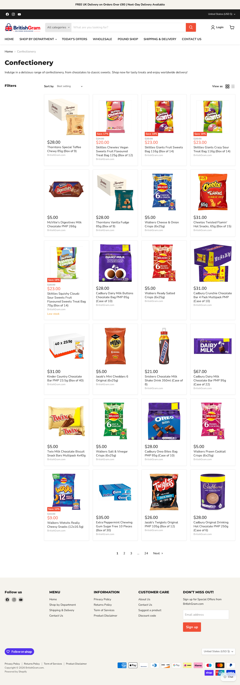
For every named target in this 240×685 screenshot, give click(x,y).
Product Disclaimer (105, 615)
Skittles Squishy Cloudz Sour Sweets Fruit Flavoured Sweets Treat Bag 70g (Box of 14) (66, 300)
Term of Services (104, 610)
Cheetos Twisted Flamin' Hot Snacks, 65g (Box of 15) (212, 224)
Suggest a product (149, 610)
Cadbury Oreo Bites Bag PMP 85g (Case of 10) (161, 453)
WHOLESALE (102, 39)
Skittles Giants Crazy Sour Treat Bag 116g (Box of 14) (212, 149)
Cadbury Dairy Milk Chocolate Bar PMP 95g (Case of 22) (210, 380)
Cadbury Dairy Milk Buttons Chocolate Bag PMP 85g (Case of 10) (114, 297)
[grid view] (227, 86)
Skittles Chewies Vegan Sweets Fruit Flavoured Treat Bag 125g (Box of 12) (114, 151)
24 (146, 553)
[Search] (191, 27)
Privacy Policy (102, 599)
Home (9, 51)
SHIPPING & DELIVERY (160, 39)
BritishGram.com (56, 155)
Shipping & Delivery (61, 610)
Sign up (192, 627)
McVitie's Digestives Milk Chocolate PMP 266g (64, 224)
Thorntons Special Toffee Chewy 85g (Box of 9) (64, 149)
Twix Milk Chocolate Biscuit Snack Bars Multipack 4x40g (66, 453)
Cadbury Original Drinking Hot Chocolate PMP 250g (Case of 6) (211, 526)
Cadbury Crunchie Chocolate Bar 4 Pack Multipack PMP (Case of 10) (213, 297)
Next (156, 553)
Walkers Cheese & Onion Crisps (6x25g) (162, 224)
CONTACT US (191, 39)
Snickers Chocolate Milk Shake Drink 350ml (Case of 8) (164, 380)
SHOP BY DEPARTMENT (37, 39)
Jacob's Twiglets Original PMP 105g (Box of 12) (161, 524)
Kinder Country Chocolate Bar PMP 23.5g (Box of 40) (65, 378)
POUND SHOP (128, 39)
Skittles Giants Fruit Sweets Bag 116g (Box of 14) (164, 149)
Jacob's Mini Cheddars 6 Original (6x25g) (112, 378)
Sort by (49, 86)
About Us (144, 599)
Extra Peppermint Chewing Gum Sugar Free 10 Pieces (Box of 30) (114, 526)
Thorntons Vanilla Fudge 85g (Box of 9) (112, 224)
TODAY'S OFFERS (74, 39)
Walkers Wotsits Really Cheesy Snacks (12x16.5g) (65, 525)
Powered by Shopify (16, 671)
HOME (9, 39)
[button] (218, 27)
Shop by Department (62, 605)
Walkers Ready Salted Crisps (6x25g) (160, 295)
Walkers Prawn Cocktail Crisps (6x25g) (210, 453)
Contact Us (56, 615)
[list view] (232, 86)
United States (220, 14)
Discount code (147, 615)
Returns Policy (103, 605)
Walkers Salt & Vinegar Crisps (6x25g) (112, 453)
